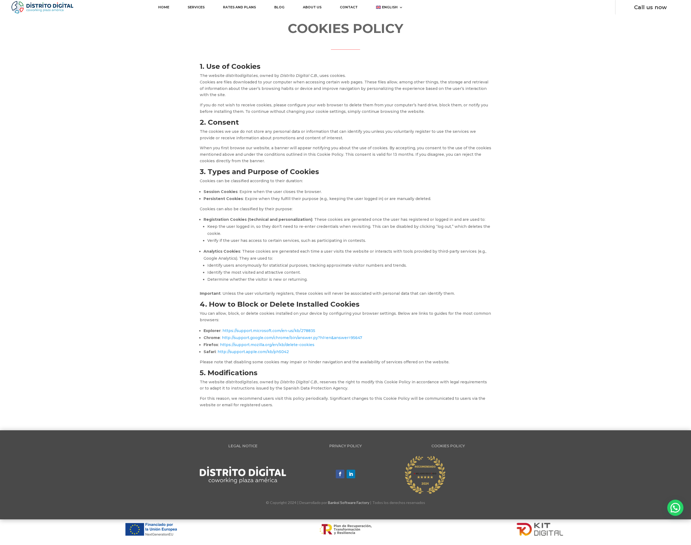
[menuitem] (389, 8)
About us (312, 7)
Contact (349, 7)
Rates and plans (239, 7)
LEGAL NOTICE (243, 446)
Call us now (650, 7)
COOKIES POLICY (448, 446)
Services (196, 7)
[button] (675, 508)
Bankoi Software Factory (348, 502)
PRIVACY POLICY (345, 446)
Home (163, 7)
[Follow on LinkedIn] (351, 474)
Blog (279, 7)
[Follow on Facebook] (340, 474)
